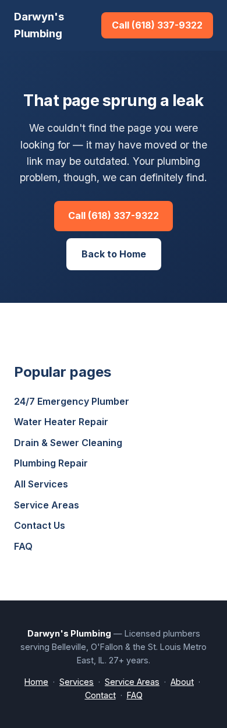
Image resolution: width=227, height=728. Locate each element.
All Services (41, 484)
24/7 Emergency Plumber (71, 401)
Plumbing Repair (51, 463)
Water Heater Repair (61, 421)
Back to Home (113, 254)
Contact (100, 695)
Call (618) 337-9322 (157, 25)
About (182, 682)
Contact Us (39, 525)
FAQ (23, 546)
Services (76, 682)
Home (36, 682)
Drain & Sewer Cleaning (68, 442)
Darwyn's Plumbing (39, 25)
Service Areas (46, 505)
